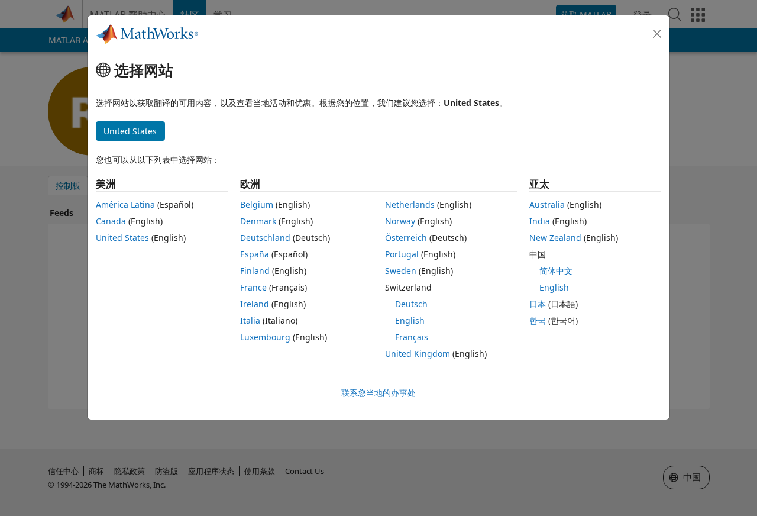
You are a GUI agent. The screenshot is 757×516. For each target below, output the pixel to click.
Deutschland (265, 237)
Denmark (258, 221)
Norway (400, 221)
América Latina (125, 204)
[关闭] (657, 33)
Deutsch (411, 303)
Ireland (254, 303)
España (254, 254)
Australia (547, 204)
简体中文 (555, 270)
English (410, 320)
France (253, 287)
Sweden (400, 270)
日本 (537, 303)
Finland (255, 270)
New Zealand (555, 237)
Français (411, 337)
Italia (250, 320)
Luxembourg (265, 337)
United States (122, 237)
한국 (537, 320)
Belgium (256, 204)
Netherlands (410, 204)
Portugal (402, 254)
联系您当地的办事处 (378, 392)
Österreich (406, 237)
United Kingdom (417, 353)
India (539, 221)
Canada (111, 221)
